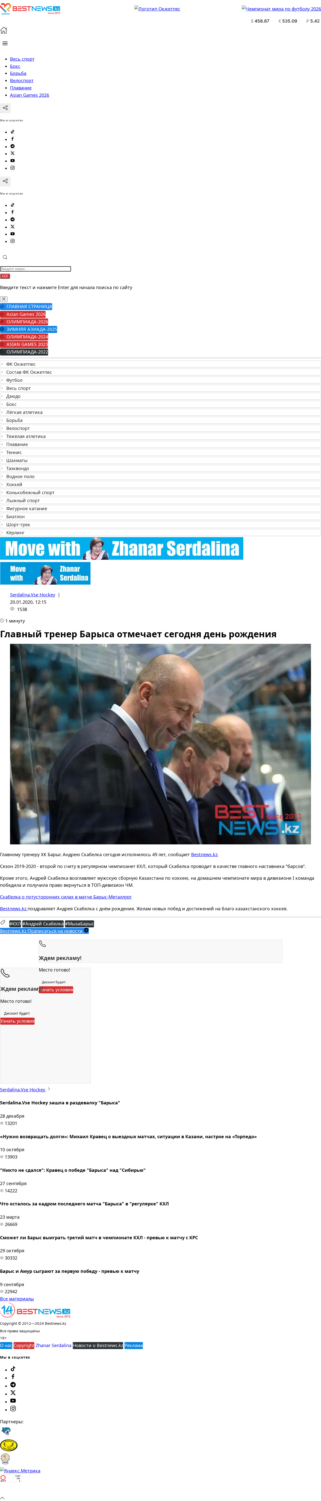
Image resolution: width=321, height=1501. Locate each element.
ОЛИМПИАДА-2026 (27, 322)
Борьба (14, 420)
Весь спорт (18, 388)
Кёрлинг (15, 532)
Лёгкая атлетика (24, 412)
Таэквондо (17, 468)
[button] (5, 43)
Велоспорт (18, 428)
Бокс (11, 404)
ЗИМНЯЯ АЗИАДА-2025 (32, 329)
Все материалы (17, 1299)
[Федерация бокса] (5, 1463)
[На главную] (4, 32)
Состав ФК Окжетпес (29, 372)
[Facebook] (12, 139)
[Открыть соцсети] (5, 108)
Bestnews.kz (204, 854)
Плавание (17, 444)
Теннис (14, 452)
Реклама (133, 1345)
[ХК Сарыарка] (9, 1450)
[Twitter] (12, 153)
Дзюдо (13, 396)
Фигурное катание (26, 508)
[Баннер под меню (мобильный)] (45, 583)
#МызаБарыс (79, 924)
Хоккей (14, 484)
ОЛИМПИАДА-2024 (27, 337)
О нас (6, 1345)
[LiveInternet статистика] (11, 1490)
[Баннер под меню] (122, 558)
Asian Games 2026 (26, 314)
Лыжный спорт (23, 500)
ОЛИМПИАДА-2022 (27, 352)
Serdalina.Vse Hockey (32, 595)
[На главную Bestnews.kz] (35, 1316)
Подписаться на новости (42, 931)
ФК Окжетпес (21, 364)
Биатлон (15, 516)
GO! (5, 276)
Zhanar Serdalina (53, 1345)
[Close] (4, 299)
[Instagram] (12, 168)
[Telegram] (12, 146)
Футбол (14, 380)
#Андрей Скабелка (43, 924)
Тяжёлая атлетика (26, 436)
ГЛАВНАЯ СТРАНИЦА (29, 306)
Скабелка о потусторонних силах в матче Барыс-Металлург (66, 897)
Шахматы (17, 460)
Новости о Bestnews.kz (98, 1345)
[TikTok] (12, 132)
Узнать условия (56, 990)
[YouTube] (12, 161)
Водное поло (20, 476)
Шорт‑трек (18, 524)
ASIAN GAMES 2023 (27, 344)
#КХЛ (15, 924)
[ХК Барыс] (6, 1436)
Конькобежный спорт (30, 492)
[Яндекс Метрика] (20, 1471)
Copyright (24, 1345)
